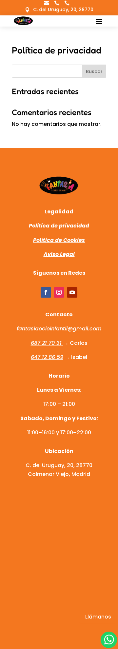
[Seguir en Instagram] (59, 292)
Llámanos (98, 616)
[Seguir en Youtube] (72, 292)
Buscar (94, 71)
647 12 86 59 (47, 357)
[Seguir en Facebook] (46, 292)
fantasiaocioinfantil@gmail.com (59, 328)
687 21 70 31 (47, 343)
